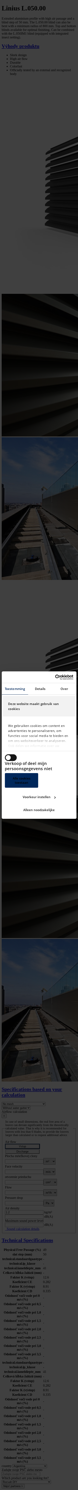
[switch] (11, 757)
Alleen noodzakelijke (39, 810)
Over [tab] (64, 689)
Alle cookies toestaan (21, 780)
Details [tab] (40, 689)
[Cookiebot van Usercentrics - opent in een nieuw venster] (55, 677)
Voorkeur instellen (37, 797)
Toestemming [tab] (15, 689)
